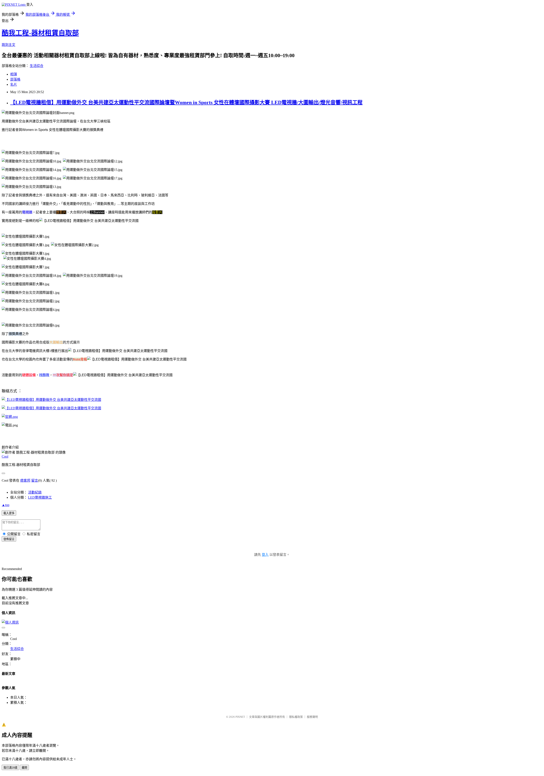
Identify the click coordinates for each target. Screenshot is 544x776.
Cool (5, 456)
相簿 (13, 74)
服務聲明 (312, 716)
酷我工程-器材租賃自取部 (40, 33)
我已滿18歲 (10, 767)
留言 (34, 480)
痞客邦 (25, 480)
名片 (13, 84)
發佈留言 (8, 539)
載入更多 (8, 513)
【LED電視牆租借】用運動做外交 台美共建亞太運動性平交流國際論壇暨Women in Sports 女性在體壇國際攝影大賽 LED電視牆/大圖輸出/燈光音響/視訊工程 (186, 102)
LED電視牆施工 (40, 497)
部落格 (15, 79)
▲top (5, 505)
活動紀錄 (35, 492)
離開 (24, 767)
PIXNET (240, 716)
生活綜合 (36, 66)
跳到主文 (8, 45)
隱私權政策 (296, 716)
